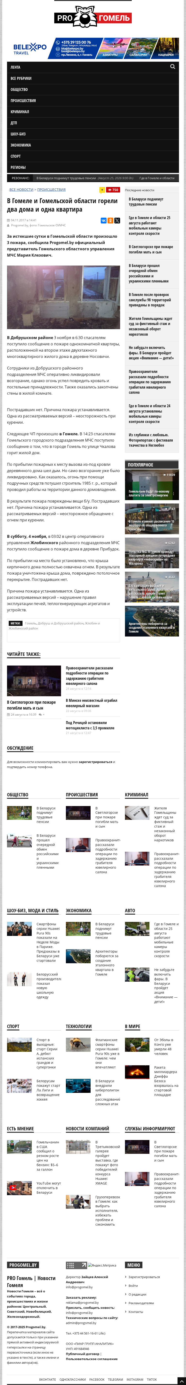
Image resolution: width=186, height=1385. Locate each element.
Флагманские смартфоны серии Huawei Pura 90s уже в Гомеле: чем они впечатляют (107, 1053)
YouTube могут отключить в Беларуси (49, 1188)
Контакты (136, 1312)
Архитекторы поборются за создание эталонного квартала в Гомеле (152, 628)
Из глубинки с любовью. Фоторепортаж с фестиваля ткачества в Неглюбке (151, 440)
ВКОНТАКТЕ (47, 1380)
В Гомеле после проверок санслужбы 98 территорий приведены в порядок (150, 300)
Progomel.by (19, 225)
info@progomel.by (79, 1287)
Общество (19, 89)
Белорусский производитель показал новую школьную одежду (49, 985)
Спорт (16, 156)
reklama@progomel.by (82, 1302)
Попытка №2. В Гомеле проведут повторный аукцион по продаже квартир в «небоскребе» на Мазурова (152, 557)
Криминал (20, 111)
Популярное (140, 464)
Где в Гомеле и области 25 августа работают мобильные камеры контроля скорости (149, 225)
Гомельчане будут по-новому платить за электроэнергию (149, 493)
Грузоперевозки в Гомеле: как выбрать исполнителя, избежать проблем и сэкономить (108, 1211)
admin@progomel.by (81, 1323)
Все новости (21, 189)
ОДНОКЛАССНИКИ (73, 1380)
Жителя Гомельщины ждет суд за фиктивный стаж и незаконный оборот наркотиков (150, 326)
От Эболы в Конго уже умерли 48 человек (163, 1046)
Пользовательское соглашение (92, 1359)
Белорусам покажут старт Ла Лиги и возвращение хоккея (48, 1090)
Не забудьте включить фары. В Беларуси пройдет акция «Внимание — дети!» (151, 353)
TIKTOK (152, 1380)
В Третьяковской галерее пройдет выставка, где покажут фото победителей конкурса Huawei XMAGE (107, 1162)
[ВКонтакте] (104, 220)
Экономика (21, 145)
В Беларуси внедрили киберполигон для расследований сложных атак (108, 1092)
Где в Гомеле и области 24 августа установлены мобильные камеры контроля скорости (149, 413)
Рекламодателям (141, 1303)
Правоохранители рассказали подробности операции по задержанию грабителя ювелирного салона (89, 675)
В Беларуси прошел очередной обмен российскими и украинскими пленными (149, 273)
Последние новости (139, 190)
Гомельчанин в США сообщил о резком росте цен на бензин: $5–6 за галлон (48, 1156)
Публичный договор (82, 1354)
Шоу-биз (18, 134)
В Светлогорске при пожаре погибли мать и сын (31, 705)
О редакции (137, 1294)
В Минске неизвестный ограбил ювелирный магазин (91, 703)
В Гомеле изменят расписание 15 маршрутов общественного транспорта (151, 525)
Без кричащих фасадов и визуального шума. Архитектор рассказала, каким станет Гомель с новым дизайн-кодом (151, 592)
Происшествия (23, 100)
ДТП (14, 123)
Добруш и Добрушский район (61, 623)
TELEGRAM (115, 1380)
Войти (133, 1285)
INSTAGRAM (135, 1380)
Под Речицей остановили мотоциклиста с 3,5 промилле (90, 725)
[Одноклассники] (110, 220)
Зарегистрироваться (144, 1277)
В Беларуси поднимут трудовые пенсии (66, 178)
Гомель (30, 623)
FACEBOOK (96, 1380)
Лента (15, 67)
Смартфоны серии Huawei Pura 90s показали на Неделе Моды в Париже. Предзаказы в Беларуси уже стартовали (48, 942)
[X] (117, 220)
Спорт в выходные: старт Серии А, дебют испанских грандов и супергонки (47, 1053)
